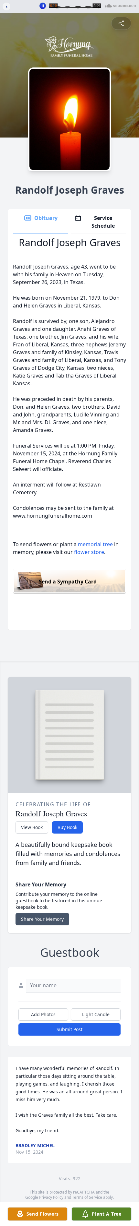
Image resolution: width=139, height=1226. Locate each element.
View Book (32, 827)
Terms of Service (87, 1197)
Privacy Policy (51, 1197)
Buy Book (67, 827)
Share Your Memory (42, 919)
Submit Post (69, 1029)
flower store (89, 552)
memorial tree (95, 544)
